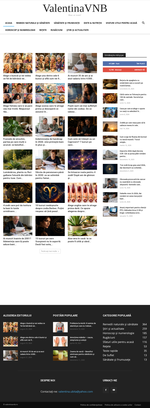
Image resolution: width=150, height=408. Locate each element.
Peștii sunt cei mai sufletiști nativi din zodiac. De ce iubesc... (82, 109)
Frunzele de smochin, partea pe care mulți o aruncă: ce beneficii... (14, 142)
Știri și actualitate (78, 30)
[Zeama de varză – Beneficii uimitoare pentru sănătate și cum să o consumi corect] (60, 355)
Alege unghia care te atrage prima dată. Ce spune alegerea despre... (82, 208)
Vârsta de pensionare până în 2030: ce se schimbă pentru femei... (49, 175)
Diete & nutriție (93, 22)
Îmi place (141, 63)
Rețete (43, 30)
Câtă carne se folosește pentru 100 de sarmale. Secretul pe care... (133, 97)
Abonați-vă (139, 70)
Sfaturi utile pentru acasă (121, 22)
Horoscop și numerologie (20, 30)
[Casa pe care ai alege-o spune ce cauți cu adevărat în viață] (110, 112)
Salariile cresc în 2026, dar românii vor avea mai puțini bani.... (131, 196)
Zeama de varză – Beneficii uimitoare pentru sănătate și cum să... (82, 354)
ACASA (8, 22)
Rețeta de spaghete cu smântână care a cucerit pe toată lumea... (131, 83)
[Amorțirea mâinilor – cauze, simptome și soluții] (60, 341)
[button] (143, 23)
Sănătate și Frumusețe (67, 22)
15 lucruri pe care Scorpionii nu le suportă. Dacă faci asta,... (48, 241)
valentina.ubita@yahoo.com (75, 391)
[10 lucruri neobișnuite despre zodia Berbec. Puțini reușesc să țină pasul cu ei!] (50, 193)
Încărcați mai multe (49, 251)
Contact (138, 405)
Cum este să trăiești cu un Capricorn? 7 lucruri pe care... (81, 142)
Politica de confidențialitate (91, 405)
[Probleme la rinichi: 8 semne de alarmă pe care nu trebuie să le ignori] (60, 327)
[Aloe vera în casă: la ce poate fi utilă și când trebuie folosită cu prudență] (82, 226)
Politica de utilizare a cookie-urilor (118, 405)
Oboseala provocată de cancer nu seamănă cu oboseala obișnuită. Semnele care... (132, 182)
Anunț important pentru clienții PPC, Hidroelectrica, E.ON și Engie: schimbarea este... (133, 210)
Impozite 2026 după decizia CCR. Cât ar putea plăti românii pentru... (133, 153)
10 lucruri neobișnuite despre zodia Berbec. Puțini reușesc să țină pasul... (49, 208)
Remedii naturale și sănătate (33, 22)
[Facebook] (106, 390)
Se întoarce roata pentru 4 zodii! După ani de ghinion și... (81, 175)
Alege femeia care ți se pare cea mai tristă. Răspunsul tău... (17, 109)
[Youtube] (114, 390)
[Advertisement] (75, 284)
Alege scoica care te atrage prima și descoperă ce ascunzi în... (49, 109)
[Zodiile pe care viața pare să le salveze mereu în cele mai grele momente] (110, 126)
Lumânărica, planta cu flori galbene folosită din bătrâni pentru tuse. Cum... (17, 175)
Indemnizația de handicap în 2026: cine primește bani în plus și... (49, 142)
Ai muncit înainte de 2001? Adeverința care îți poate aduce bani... (17, 241)
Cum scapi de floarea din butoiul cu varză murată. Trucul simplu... (133, 139)
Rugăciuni (57, 30)
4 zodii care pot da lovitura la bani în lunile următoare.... (17, 208)
